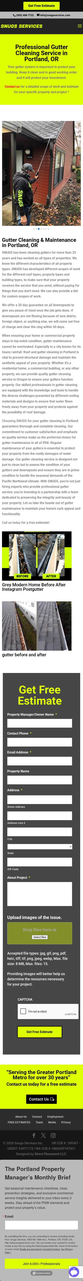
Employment (55, 1116)
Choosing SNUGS (14, 421)
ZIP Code (12, 869)
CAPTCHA (25, 999)
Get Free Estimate (41, 6)
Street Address (16, 807)
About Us (21, 1116)
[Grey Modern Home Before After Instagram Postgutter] (36, 579)
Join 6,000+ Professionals (41, 1263)
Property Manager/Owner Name (32, 714)
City (9, 839)
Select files (39, 937)
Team (39, 1122)
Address (14, 790)
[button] (34, 229)
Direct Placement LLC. (51, 1154)
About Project (18, 878)
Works (52, 1122)
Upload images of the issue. (34, 917)
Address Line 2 (16, 823)
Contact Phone (19, 733)
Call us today (11, 523)
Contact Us (39, 1099)
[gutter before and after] (36, 649)
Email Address (19, 752)
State (10, 853)
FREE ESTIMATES (19, 1122)
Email (9, 1216)
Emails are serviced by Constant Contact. (40, 1249)
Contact (37, 1116)
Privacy (66, 1122)
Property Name (18, 771)
